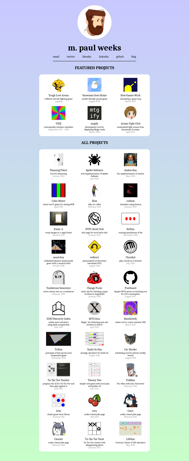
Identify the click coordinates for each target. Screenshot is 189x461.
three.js (138, 204)
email (56, 56)
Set (141, 232)
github (120, 56)
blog (133, 56)
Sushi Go (104, 353)
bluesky (86, 56)
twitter (71, 56)
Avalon (141, 173)
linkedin (104, 56)
